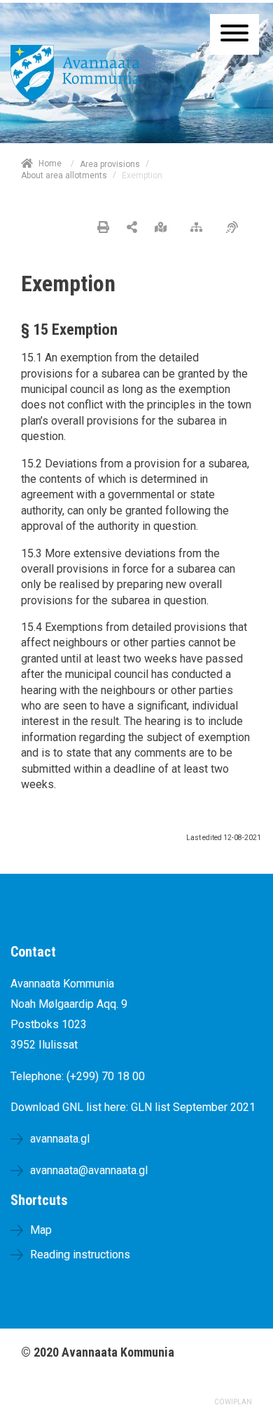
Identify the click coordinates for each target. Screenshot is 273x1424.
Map (41, 1230)
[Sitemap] (199, 228)
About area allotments (64, 175)
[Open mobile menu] (234, 34)
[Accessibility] (235, 228)
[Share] (132, 228)
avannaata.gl (60, 1138)
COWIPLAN (233, 1402)
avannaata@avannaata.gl (89, 1170)
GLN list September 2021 (193, 1107)
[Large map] (164, 228)
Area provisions (110, 164)
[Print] (103, 228)
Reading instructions (80, 1254)
